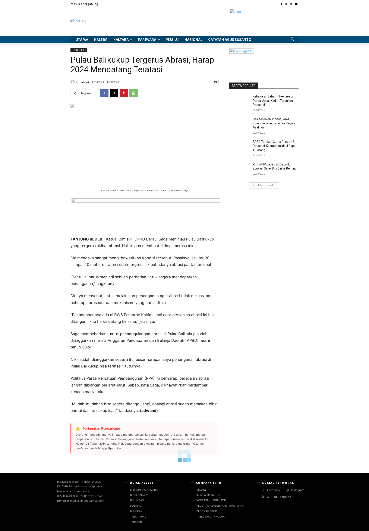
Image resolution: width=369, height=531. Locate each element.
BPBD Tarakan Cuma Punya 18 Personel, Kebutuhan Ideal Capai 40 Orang (274, 146)
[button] (292, 39)
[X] (291, 4)
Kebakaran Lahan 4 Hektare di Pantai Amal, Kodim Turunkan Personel (273, 100)
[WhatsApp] (133, 93)
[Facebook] (281, 4)
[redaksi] (73, 82)
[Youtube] (296, 4)
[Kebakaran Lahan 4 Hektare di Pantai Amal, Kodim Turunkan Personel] (239, 101)
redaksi (84, 82)
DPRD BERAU (79, 50)
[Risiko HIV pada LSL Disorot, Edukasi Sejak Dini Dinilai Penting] (239, 169)
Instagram (297, 490)
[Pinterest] (124, 93)
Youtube (285, 497)
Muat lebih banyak (263, 185)
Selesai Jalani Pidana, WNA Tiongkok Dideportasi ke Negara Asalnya (274, 123)
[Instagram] (286, 4)
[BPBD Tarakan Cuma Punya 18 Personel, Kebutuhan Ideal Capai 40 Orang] (239, 147)
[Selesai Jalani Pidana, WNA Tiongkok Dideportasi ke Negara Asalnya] (239, 124)
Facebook (273, 490)
